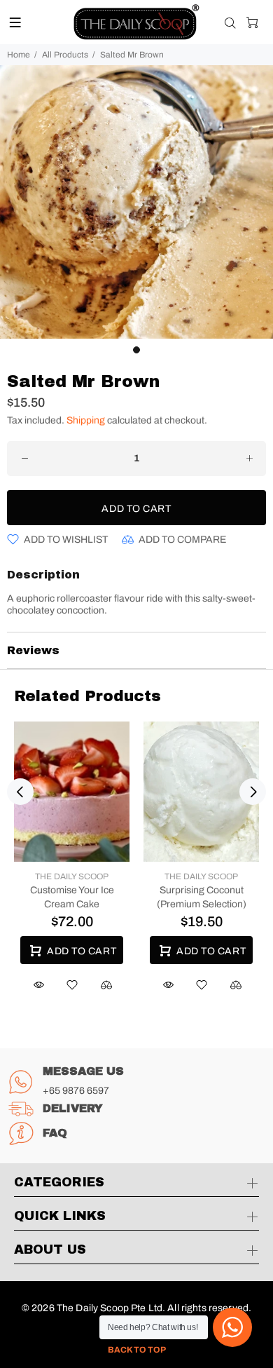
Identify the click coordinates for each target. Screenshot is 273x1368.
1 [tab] (136, 349)
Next (252, 791)
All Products (65, 55)
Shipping (85, 420)
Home (18, 55)
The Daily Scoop (71, 876)
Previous (20, 791)
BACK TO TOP (137, 1350)
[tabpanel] (136, 202)
